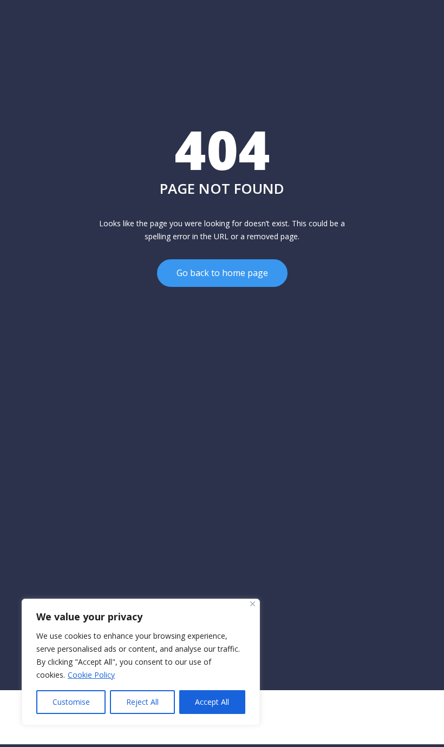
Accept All (212, 702)
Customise (71, 702)
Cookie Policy (91, 675)
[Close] (252, 603)
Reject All (142, 702)
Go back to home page (222, 273)
